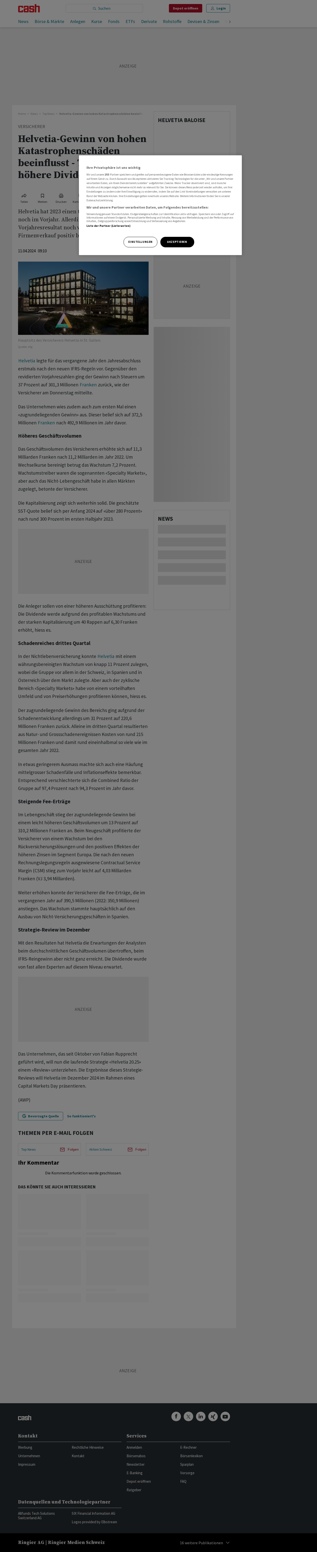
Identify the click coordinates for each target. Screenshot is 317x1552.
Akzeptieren (177, 242)
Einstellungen (140, 242)
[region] (160, 205)
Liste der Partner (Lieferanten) (108, 226)
